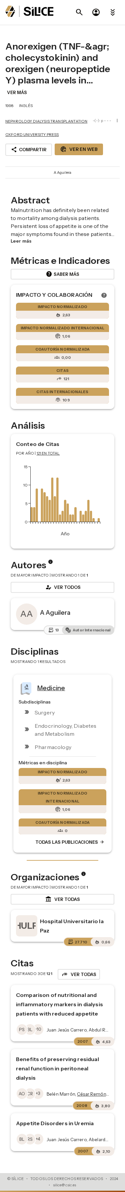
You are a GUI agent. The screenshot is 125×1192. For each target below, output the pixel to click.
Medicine (51, 688)
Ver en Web (79, 149)
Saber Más (62, 274)
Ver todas (62, 899)
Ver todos (63, 587)
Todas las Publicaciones (70, 842)
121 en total (48, 453)
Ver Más (17, 92)
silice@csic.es (64, 1185)
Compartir (28, 150)
